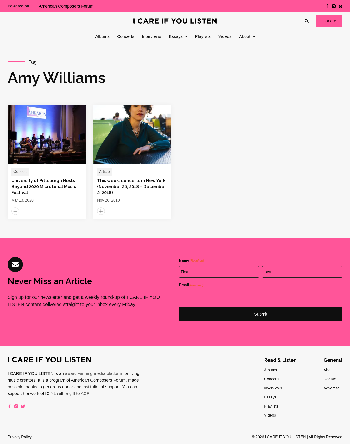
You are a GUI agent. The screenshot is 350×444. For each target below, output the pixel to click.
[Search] (306, 21)
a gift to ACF (77, 393)
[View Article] (47, 162)
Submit (260, 314)
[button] (329, 21)
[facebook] (327, 6)
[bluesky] (340, 6)
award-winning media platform (93, 373)
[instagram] (334, 6)
